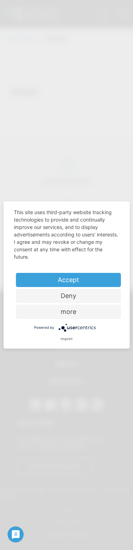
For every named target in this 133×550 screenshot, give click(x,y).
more (68, 311)
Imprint (67, 339)
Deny (68, 295)
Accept (68, 279)
